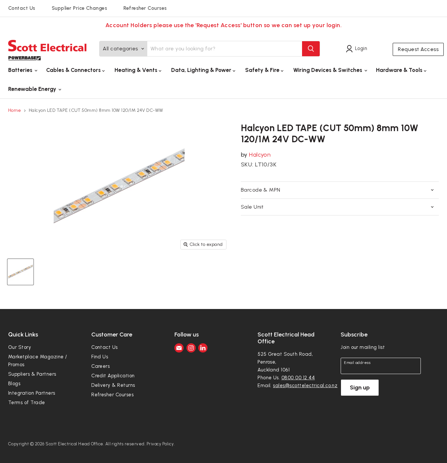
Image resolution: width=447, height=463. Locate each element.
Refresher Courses (145, 8)
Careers (100, 366)
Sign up (360, 387)
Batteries (21, 70)
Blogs (14, 383)
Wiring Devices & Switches (328, 70)
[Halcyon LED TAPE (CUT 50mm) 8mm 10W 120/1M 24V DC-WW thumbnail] (20, 272)
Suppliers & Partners (32, 374)
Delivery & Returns (113, 385)
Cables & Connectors (74, 70)
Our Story (19, 347)
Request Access (418, 49)
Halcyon (260, 154)
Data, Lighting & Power (202, 70)
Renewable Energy (33, 89)
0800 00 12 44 (298, 378)
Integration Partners (31, 393)
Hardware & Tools (400, 70)
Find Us (99, 357)
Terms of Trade (26, 402)
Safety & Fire (263, 70)
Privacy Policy (160, 443)
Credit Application (113, 376)
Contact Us (21, 8)
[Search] (311, 48)
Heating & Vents (137, 70)
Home (14, 110)
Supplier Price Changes (79, 8)
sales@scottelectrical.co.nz (305, 385)
